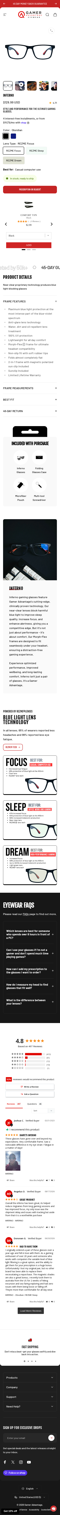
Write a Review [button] (31, 1086)
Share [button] (11, 1180)
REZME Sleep (36, 150)
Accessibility (34, 1510)
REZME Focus (13, 150)
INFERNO (9, 1173)
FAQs (26, 914)
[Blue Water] (13, 136)
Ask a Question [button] (31, 1094)
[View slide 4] (35, 1361)
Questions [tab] (32, 1103)
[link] (31, 775)
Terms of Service (20, 1510)
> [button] (31, 1311)
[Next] (55, 3)
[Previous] (4, 3)
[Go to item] (8, 86)
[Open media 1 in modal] (51, 31)
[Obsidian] (5, 136)
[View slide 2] (28, 1361)
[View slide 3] (32, 1361)
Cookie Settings (47, 1510)
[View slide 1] (24, 1361)
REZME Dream (13, 160)
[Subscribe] (51, 1438)
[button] (48, 1180)
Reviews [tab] (11, 1103)
